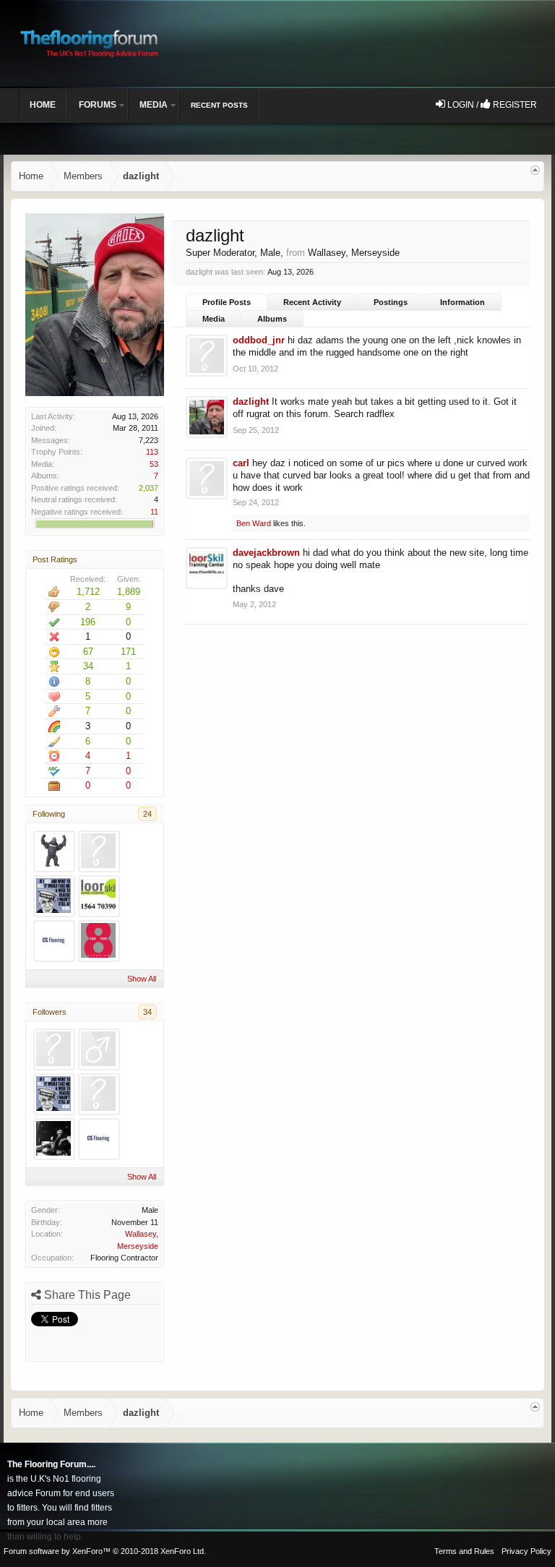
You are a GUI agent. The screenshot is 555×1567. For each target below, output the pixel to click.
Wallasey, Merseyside (354, 252)
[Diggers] (54, 1139)
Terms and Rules (464, 1551)
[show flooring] (99, 851)
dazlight (251, 401)
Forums (97, 105)
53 (154, 464)
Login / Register (491, 105)
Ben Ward (253, 523)
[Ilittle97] (99, 1094)
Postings (391, 302)
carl (241, 463)
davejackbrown (266, 552)
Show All (141, 978)
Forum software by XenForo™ (105, 1551)
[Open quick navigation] (535, 170)
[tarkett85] (54, 941)
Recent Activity (312, 302)
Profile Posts (226, 302)
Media (213, 318)
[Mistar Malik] (99, 1049)
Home (43, 105)
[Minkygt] (54, 1049)
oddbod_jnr (259, 340)
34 (147, 1012)
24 (147, 814)
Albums (272, 318)
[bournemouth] (54, 896)
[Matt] (99, 896)
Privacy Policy (526, 1551)
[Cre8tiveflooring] (99, 941)
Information (462, 302)
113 (152, 451)
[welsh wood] (54, 851)
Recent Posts (219, 105)
